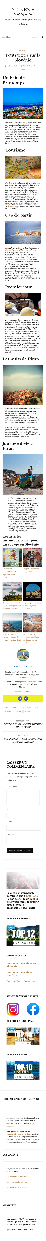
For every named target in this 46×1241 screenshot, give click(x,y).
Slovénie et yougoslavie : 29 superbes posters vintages (9, 573)
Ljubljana (32, 896)
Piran (7, 411)
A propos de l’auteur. (23, 691)
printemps (7, 712)
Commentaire (13, 786)
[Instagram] (20, 698)
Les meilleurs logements (22, 981)
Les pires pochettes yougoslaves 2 (31, 570)
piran (36, 707)
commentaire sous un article (18, 1134)
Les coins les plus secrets (17, 1182)
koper (14, 707)
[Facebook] (26, 698)
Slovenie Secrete (23, 12)
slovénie (28, 712)
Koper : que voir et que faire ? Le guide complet (32, 606)
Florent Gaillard (14, 66)
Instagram (12, 206)
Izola (24, 122)
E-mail (10, 821)
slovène (18, 712)
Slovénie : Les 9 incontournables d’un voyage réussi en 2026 (12, 637)
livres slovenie (25, 707)
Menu (7, 37)
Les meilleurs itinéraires (17, 1176)
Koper (20, 248)
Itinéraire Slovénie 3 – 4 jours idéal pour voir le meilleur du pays (12, 606)
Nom (9, 809)
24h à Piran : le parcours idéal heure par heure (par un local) (31, 638)
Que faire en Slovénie (28, 681)
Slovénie (23, 51)
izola (6, 707)
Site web (10, 834)
